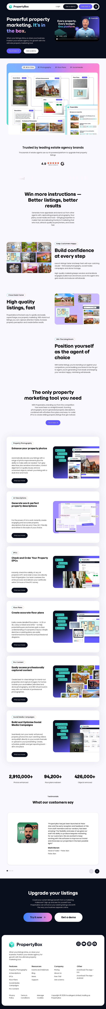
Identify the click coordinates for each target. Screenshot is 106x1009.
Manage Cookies (40, 996)
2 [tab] (9, 870)
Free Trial (57, 976)
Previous (91, 871)
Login (58, 6)
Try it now (13, 51)
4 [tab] (12, 870)
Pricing (57, 970)
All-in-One (30, 67)
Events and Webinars (40, 970)
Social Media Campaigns (14, 984)
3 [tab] (10, 870)
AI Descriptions (15, 973)
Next (97, 871)
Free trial (84, 6)
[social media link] (78, 944)
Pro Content (14, 989)
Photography (45, 67)
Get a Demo (59, 980)
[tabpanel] (53, 839)
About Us (57, 973)
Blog (33, 973)
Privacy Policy (12, 996)
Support (35, 980)
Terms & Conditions (25, 996)
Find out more (19, 480)
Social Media (78, 67)
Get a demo (70, 6)
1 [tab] (7, 870)
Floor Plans (62, 67)
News (34, 976)
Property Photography (18, 970)
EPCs (11, 976)
